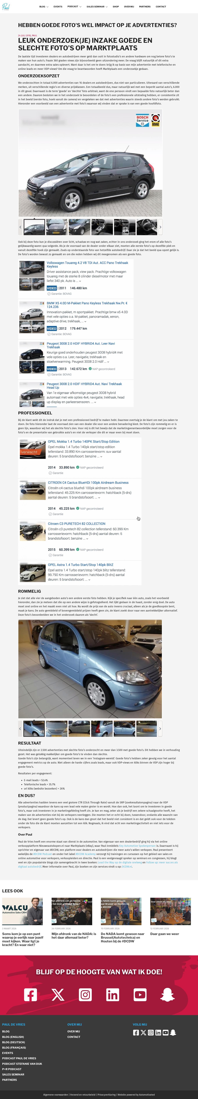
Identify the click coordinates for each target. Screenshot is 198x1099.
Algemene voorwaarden (55, 1094)
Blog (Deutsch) (13, 1042)
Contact (161, 6)
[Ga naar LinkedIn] (112, 994)
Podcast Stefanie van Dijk (22, 1063)
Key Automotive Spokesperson (137, 845)
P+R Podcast (11, 1069)
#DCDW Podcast (42, 854)
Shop (116, 6)
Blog (42, 6)
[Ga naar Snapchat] (167, 994)
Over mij (129, 6)
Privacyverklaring (107, 1094)
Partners (145, 6)
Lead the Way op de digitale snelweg (120, 862)
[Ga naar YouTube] (140, 994)
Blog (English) (13, 1036)
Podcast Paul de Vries (19, 1058)
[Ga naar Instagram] (85, 994)
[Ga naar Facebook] (30, 994)
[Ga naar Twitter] (58, 994)
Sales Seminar (95, 6)
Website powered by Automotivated (136, 1094)
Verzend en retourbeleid (82, 1094)
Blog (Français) (14, 1047)
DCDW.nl (127, 866)
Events (58, 6)
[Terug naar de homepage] (6, 6)
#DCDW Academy (86, 854)
